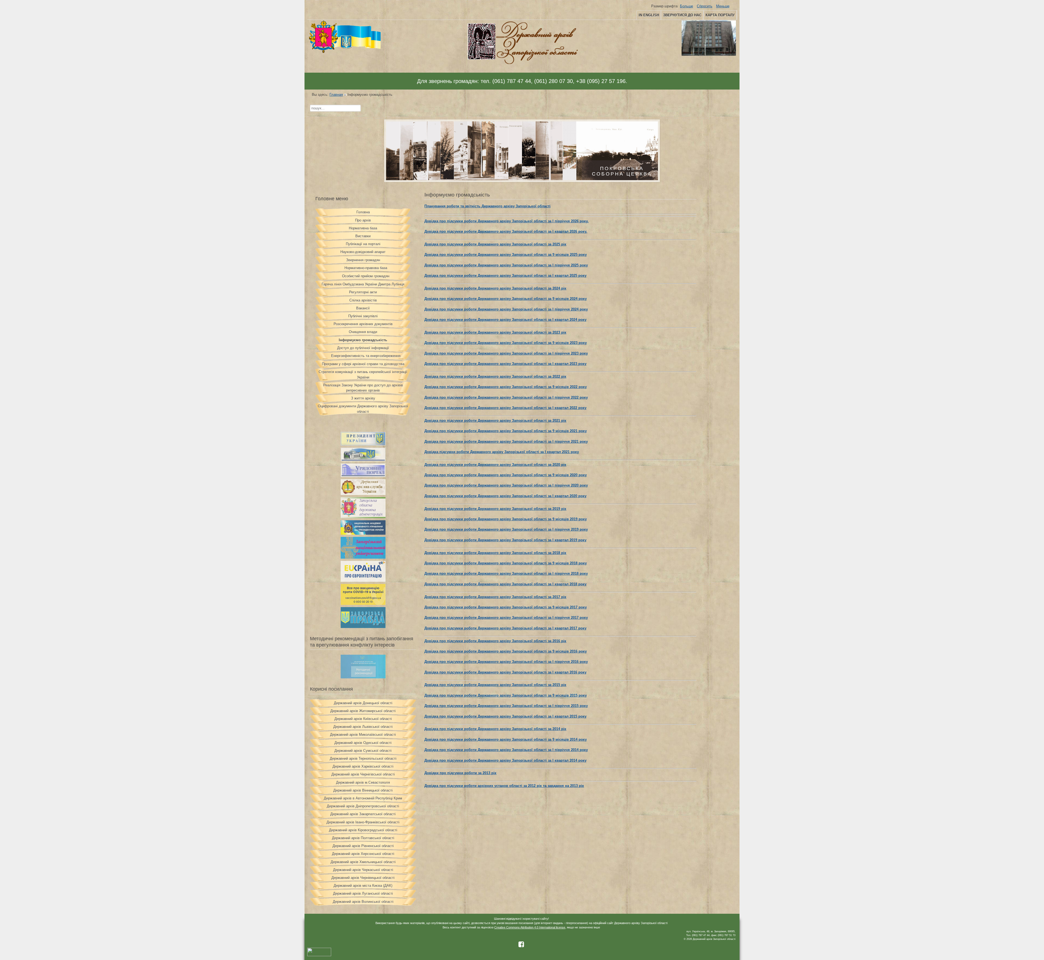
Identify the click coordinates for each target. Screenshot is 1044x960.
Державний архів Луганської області (363, 893)
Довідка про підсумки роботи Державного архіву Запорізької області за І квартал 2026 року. (505, 231)
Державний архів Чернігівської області (363, 774)
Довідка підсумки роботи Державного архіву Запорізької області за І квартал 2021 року (501, 452)
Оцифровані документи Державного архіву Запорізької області (363, 408)
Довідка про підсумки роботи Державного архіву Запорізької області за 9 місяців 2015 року (505, 695)
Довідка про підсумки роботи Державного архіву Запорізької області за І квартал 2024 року (505, 320)
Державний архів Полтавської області (363, 838)
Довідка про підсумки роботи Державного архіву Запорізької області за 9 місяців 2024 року (505, 299)
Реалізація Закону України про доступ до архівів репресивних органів (363, 387)
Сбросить (704, 6)
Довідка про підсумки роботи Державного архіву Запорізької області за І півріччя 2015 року (506, 706)
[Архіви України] (363, 494)
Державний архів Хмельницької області (363, 862)
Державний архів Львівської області (363, 727)
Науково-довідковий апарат (363, 252)
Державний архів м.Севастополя (363, 782)
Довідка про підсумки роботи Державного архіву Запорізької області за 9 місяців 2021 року (505, 431)
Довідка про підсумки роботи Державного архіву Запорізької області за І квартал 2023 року (505, 364)
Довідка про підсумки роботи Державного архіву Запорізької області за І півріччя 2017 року (506, 618)
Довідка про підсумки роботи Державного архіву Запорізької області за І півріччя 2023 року (506, 353)
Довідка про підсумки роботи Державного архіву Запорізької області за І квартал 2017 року (505, 628)
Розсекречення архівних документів (363, 324)
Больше (686, 6)
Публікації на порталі (363, 244)
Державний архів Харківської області (363, 766)
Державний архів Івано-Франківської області (363, 822)
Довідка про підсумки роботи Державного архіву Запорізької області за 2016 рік (495, 641)
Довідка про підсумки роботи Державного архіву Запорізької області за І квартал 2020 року (505, 496)
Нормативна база (363, 228)
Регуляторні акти (363, 292)
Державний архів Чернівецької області (362, 878)
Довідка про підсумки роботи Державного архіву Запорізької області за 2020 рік (495, 465)
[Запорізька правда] (363, 627)
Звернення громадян (363, 260)
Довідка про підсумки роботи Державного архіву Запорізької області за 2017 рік (495, 597)
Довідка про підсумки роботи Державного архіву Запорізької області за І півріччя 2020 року (506, 485)
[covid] (363, 604)
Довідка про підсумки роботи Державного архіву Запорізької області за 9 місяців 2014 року (505, 739)
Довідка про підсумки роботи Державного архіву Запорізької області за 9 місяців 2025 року (505, 255)
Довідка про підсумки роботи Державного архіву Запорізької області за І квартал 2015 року (505, 716)
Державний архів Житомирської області (363, 711)
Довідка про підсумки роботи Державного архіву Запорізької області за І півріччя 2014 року (506, 750)
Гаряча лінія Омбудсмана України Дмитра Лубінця (363, 284)
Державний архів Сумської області (362, 751)
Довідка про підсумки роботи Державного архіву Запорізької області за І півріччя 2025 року (506, 265)
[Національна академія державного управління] (363, 533)
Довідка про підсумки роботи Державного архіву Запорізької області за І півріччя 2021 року (506, 441)
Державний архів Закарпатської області (363, 814)
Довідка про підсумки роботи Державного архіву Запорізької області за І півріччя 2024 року (506, 309)
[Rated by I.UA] (319, 955)
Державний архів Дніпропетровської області (363, 806)
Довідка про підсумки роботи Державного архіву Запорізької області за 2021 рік (495, 421)
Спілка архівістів (363, 300)
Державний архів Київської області (363, 719)
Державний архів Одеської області (362, 743)
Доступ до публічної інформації (363, 348)
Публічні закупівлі (363, 316)
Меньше (722, 6)
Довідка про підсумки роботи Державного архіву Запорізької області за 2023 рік (495, 332)
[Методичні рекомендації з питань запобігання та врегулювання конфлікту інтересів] (363, 677)
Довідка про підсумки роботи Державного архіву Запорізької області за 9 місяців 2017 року (505, 607)
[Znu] (363, 557)
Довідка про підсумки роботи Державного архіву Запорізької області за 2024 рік (495, 288)
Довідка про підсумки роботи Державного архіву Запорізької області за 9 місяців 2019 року (505, 519)
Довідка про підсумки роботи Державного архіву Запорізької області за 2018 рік (495, 553)
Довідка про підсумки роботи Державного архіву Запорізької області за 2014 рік (495, 729)
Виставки (363, 236)
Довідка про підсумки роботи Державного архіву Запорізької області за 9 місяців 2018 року (505, 563)
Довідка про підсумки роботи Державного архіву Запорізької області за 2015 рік (495, 685)
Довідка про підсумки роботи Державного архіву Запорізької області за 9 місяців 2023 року (505, 343)
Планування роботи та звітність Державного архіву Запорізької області (487, 206)
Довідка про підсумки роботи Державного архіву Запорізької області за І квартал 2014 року (505, 760)
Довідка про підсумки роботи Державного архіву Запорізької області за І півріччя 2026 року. (506, 221)
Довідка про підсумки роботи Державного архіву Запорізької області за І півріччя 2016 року (506, 662)
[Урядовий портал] (363, 476)
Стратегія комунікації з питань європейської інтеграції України (363, 374)
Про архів (363, 220)
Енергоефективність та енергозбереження (365, 356)
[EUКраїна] (363, 581)
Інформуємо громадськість (363, 340)
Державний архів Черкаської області (363, 870)
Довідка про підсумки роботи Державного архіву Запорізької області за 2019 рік (495, 509)
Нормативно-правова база (365, 268)
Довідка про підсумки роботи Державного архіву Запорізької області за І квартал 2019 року (505, 540)
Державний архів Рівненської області (363, 846)
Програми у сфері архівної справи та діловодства (363, 364)
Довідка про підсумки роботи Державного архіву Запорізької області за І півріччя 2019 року (506, 529)
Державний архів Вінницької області (363, 790)
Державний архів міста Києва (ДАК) (363, 886)
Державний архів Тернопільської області (363, 758)
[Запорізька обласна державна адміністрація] (363, 517)
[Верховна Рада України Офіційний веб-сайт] (363, 460)
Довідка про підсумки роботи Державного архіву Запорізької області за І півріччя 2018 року (506, 573)
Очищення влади (363, 332)
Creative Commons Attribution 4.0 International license (529, 927)
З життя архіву (363, 398)
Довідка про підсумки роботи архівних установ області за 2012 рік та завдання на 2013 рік (504, 786)
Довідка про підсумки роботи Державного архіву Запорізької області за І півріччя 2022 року (506, 397)
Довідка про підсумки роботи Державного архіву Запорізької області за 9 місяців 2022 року (505, 387)
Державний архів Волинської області (363, 902)
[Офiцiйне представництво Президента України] (363, 444)
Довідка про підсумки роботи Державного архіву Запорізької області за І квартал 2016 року (505, 672)
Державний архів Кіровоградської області (363, 830)
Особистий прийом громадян (365, 276)
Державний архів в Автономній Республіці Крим (363, 798)
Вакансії (363, 308)
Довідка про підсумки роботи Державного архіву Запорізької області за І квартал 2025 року (505, 275)
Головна (363, 212)
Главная (336, 95)
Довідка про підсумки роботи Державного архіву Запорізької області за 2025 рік (495, 244)
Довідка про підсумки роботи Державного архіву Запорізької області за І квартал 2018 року (505, 584)
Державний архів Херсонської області (363, 854)
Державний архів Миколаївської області (363, 735)
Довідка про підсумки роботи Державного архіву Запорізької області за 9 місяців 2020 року (505, 475)
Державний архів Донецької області (363, 703)
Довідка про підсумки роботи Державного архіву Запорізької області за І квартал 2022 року (505, 408)
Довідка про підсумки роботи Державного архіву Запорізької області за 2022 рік (495, 376)
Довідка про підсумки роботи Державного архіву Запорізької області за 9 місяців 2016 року (505, 651)
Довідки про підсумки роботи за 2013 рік (460, 773)
